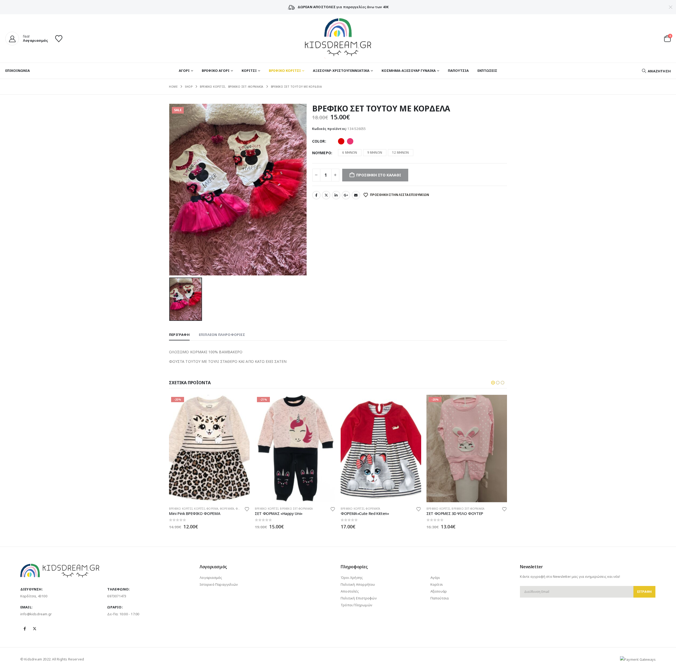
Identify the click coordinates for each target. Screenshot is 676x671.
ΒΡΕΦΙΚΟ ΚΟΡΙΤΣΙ (285, 70)
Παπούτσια (439, 598)
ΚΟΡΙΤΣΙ (249, 70)
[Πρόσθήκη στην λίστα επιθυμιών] (247, 508)
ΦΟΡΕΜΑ (212, 508)
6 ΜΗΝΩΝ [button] (349, 152)
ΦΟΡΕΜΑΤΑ (227, 508)
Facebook (316, 195)
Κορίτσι (436, 584)
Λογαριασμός (211, 577)
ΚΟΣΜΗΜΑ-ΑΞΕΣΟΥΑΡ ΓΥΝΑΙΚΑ (409, 70)
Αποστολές (350, 591)
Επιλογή (241, 403)
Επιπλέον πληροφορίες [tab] (222, 334)
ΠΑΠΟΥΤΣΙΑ (458, 70)
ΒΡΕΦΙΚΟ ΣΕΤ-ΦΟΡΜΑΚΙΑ (296, 508)
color (318, 141)
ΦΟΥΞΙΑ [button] (350, 141)
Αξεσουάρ (438, 591)
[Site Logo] (338, 38)
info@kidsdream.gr (36, 614)
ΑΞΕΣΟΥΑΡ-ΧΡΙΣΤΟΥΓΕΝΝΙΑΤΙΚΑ (341, 70)
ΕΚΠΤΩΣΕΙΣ (487, 70)
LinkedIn (336, 195)
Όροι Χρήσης (352, 577)
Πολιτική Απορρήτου (358, 584)
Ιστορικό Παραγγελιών (219, 584)
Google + (346, 195)
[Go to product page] (381, 448)
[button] (656, 70)
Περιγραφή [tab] (179, 334)
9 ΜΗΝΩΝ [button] (374, 152)
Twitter (326, 195)
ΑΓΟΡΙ (184, 70)
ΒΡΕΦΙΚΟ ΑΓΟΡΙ (215, 70)
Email (356, 195)
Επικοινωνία (17, 70)
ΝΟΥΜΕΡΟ (321, 152)
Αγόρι (435, 577)
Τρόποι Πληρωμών (356, 605)
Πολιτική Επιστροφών (359, 598)
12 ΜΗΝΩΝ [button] (400, 152)
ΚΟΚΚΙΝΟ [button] (341, 141)
